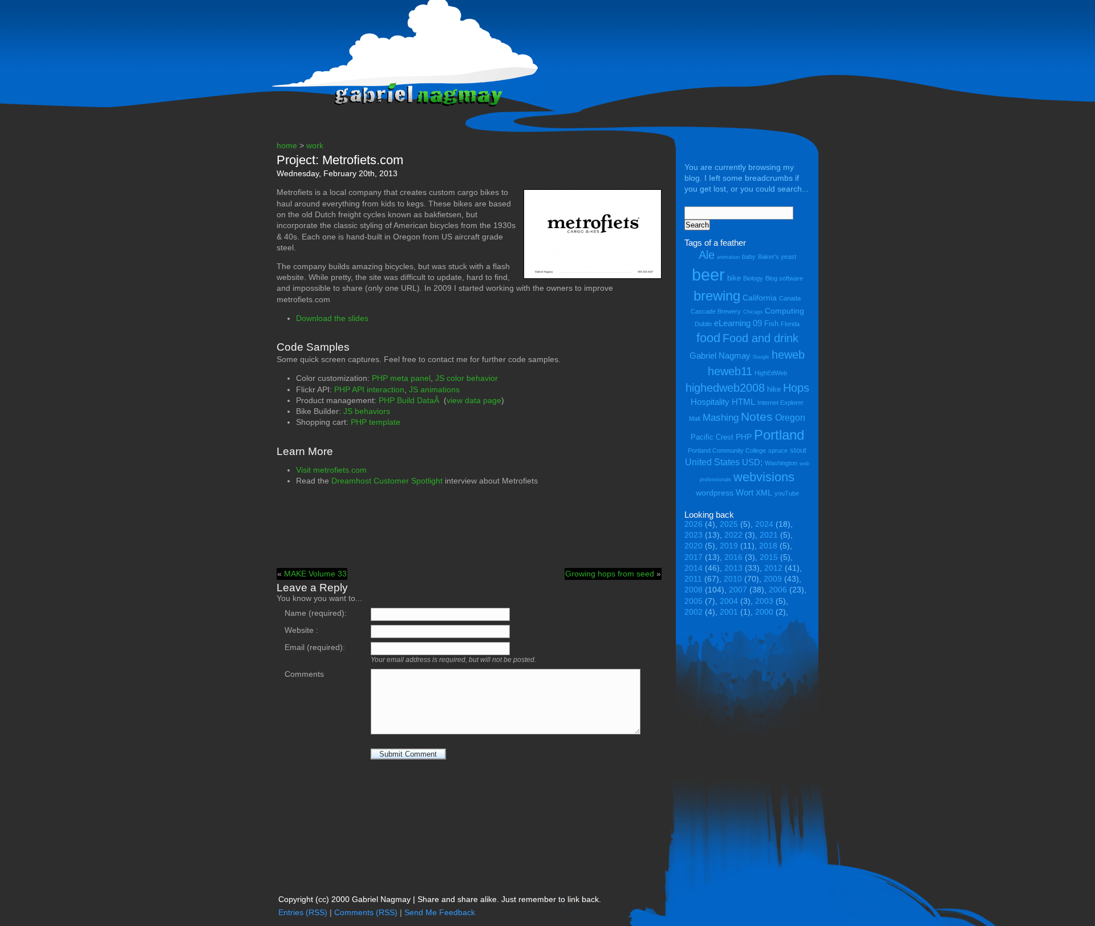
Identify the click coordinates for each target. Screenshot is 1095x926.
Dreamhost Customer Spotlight (387, 481)
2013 (733, 568)
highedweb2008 (725, 387)
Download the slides (332, 318)
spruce (778, 450)
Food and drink (760, 338)
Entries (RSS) (302, 912)
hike (774, 389)
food (708, 338)
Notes (757, 417)
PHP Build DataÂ (410, 400)
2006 (778, 590)
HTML (743, 402)
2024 (764, 524)
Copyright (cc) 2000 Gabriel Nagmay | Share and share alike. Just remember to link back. (439, 899)
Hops (796, 387)
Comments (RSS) (366, 912)
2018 (768, 546)
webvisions (763, 477)
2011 (693, 579)
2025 (729, 524)
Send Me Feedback (439, 912)
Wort (744, 492)
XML (764, 492)
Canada (790, 298)
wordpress (714, 492)
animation (728, 257)
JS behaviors (366, 411)
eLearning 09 (738, 323)
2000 (764, 612)
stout (798, 450)
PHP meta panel (401, 378)
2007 (738, 590)
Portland (779, 434)
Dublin (703, 323)
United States (712, 462)
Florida (790, 323)
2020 (693, 546)
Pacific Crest (712, 437)
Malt (694, 418)
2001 (729, 612)
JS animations (434, 389)
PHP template (375, 422)
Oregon (790, 417)
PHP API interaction (369, 389)
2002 (693, 612)
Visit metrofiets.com (331, 470)
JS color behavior (466, 378)
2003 (764, 601)
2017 (693, 557)
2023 (693, 535)
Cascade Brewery (716, 311)
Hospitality (710, 402)
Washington (781, 463)
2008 (693, 590)
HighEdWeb (771, 372)
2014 (693, 568)
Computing (784, 310)
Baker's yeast (777, 256)
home (287, 145)
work (314, 145)
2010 (733, 579)
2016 (733, 557)
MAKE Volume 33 (315, 574)
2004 (729, 601)
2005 (693, 601)
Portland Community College (727, 450)
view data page (474, 400)
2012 (773, 568)
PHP (744, 436)
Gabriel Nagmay (720, 355)
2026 (693, 524)
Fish (771, 323)
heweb (788, 354)
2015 (769, 557)
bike (734, 278)
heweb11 (730, 370)
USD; (752, 462)
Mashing (721, 417)
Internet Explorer (780, 402)
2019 (729, 546)
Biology (753, 278)
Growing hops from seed (609, 574)
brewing (717, 295)
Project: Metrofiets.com (340, 160)
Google (761, 357)
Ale (707, 254)
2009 (773, 579)
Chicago (753, 312)
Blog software (784, 278)
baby (749, 256)
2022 (733, 535)
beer (708, 274)
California (760, 297)
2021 (769, 535)
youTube (786, 493)
